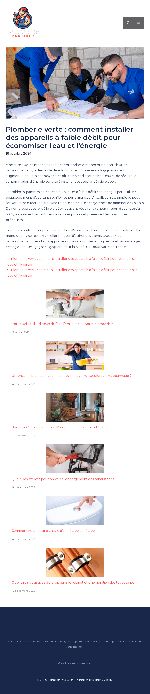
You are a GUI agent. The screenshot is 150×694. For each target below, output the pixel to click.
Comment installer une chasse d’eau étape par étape (53, 531)
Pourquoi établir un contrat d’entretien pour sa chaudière (57, 427)
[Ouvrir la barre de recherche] (128, 23)
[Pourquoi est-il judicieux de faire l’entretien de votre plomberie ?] (75, 315)
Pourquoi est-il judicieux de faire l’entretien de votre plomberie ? (62, 324)
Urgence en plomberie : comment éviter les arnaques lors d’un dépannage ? (71, 376)
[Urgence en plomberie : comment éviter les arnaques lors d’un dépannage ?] (75, 367)
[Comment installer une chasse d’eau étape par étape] (75, 522)
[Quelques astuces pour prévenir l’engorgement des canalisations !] (75, 470)
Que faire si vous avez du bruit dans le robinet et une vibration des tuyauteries (73, 582)
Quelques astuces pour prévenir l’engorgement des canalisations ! (63, 479)
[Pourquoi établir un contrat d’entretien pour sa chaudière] (75, 419)
